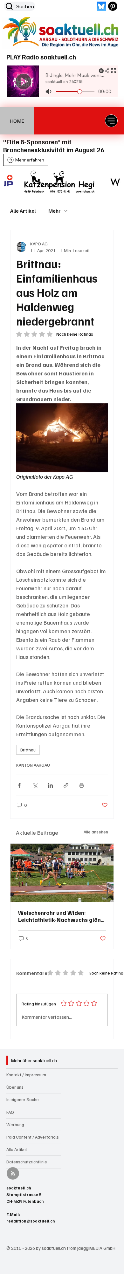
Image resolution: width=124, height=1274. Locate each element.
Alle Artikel (23, 211)
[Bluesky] (101, 6)
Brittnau (28, 749)
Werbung (15, 1124)
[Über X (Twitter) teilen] (35, 785)
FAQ (10, 1112)
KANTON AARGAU (33, 765)
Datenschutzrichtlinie (26, 1161)
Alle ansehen (96, 831)
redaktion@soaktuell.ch (30, 1220)
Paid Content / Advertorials (32, 1137)
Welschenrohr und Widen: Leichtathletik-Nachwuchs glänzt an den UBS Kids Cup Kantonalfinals (62, 916)
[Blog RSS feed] (13, 1173)
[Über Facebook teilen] (19, 785)
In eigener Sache (22, 1099)
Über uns (15, 1087)
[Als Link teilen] (66, 785)
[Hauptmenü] (111, 120)
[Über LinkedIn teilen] (50, 785)
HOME (17, 121)
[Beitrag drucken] (82, 785)
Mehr (54, 211)
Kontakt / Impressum (26, 1074)
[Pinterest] (112, 6)
